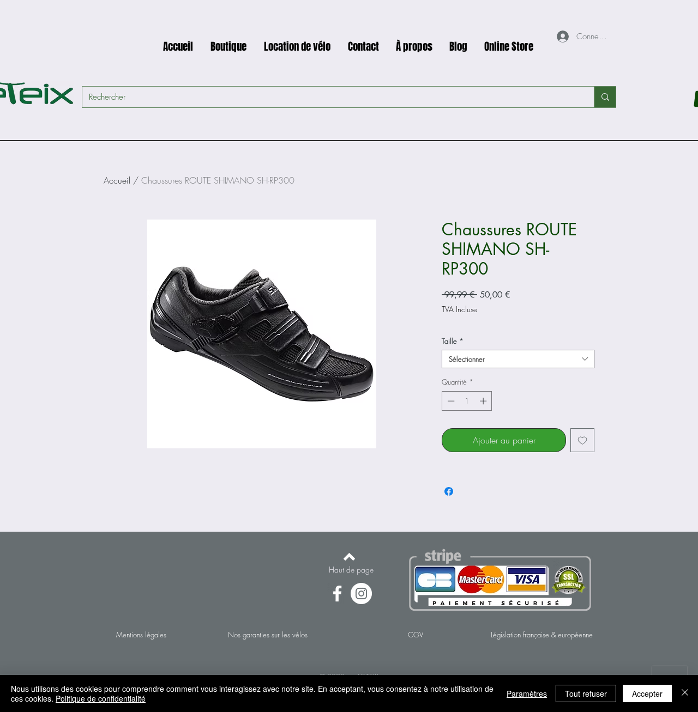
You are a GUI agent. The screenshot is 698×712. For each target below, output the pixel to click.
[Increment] (484, 401)
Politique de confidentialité (101, 698)
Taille (453, 341)
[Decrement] (449, 401)
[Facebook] (337, 593)
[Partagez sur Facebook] (448, 491)
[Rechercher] (605, 97)
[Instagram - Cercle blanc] (361, 593)
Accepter (647, 693)
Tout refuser (586, 693)
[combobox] (518, 359)
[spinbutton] (467, 401)
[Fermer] (684, 693)
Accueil (117, 180)
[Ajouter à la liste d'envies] (582, 440)
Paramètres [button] (527, 693)
